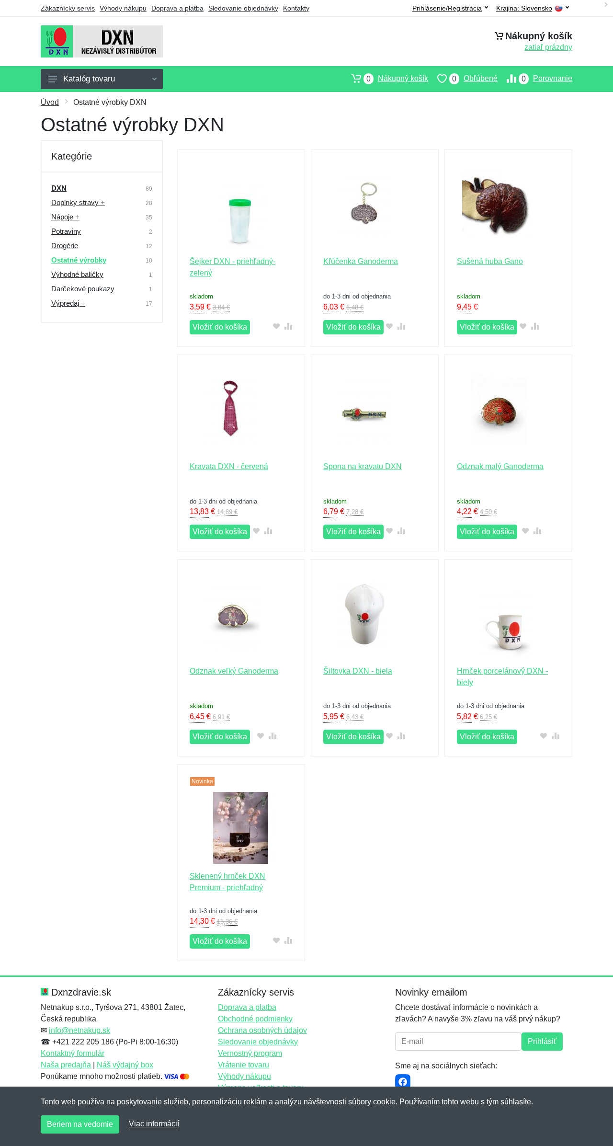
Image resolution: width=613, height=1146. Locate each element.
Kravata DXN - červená (229, 466)
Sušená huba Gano (490, 261)
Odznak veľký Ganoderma (234, 671)
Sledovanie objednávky (243, 8)
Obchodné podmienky (255, 1019)
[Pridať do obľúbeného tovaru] (277, 326)
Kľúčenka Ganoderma (360, 261)
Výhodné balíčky (77, 274)
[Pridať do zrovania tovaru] (289, 326)
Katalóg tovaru (89, 78)
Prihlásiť (542, 1041)
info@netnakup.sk (79, 1030)
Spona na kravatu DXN (362, 466)
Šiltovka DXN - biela (357, 671)
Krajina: (524, 8)
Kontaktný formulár (72, 1053)
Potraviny (66, 231)
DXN (59, 188)
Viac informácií (154, 1124)
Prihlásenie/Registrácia (447, 8)
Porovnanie (547, 78)
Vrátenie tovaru (243, 1065)
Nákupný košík (397, 78)
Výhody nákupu (123, 8)
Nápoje (65, 217)
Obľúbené (475, 78)
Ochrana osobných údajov (262, 1030)
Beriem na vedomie (80, 1124)
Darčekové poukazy (82, 289)
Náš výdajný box (125, 1065)
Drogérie (64, 245)
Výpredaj (68, 303)
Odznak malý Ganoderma (500, 466)
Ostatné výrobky (78, 260)
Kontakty (296, 8)
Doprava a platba (177, 8)
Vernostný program (250, 1053)
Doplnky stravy (78, 202)
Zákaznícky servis (68, 8)
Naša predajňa (66, 1065)
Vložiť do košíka (220, 327)
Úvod (50, 102)
